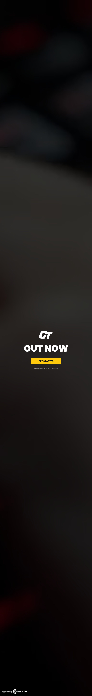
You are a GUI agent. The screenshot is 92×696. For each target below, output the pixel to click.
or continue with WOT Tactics (46, 368)
